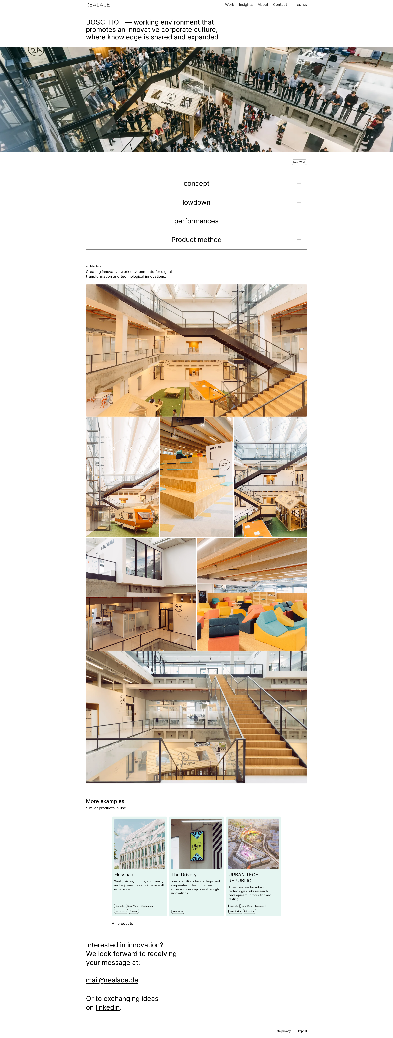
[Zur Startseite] (98, 5)
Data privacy (282, 1031)
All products (122, 923)
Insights (246, 4)
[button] (196, 186)
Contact (280, 4)
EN (305, 4)
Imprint (302, 1031)
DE (299, 4)
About (263, 4)
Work (229, 4)
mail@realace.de (112, 980)
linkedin (108, 1007)
